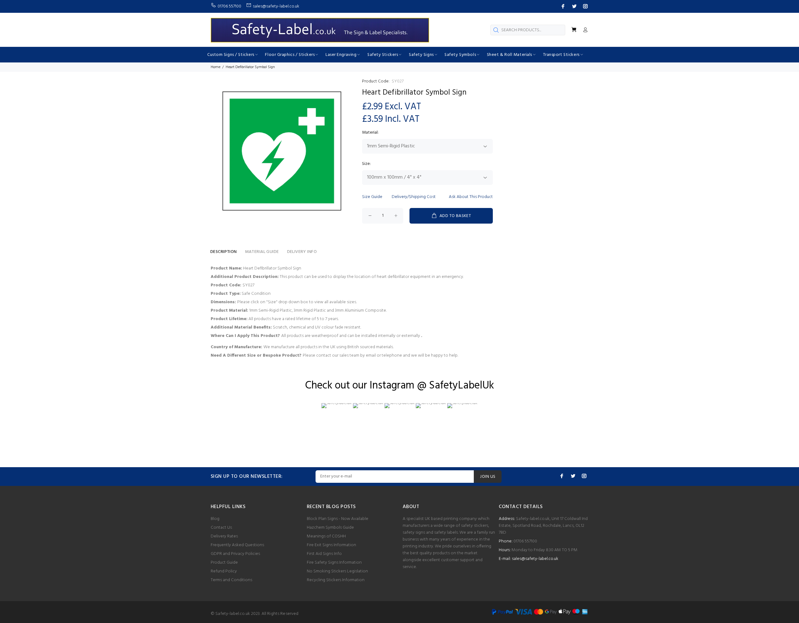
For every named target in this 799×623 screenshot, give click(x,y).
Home (215, 67)
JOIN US (487, 476)
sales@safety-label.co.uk (535, 558)
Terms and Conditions (231, 580)
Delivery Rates (224, 536)
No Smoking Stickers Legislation (337, 571)
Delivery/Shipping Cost (414, 196)
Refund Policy (224, 571)
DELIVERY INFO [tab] (302, 251)
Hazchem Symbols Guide (330, 527)
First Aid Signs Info (324, 553)
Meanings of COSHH (326, 536)
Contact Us (221, 527)
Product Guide (224, 562)
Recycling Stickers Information (336, 580)
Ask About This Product (471, 196)
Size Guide (372, 196)
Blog (215, 518)
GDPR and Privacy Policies (235, 553)
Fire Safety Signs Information (334, 562)
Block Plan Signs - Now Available (337, 518)
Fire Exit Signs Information (331, 545)
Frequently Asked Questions (237, 545)
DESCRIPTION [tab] (223, 251)
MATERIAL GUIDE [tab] (262, 251)
